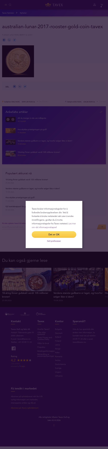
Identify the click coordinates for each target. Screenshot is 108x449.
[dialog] (54, 224)
